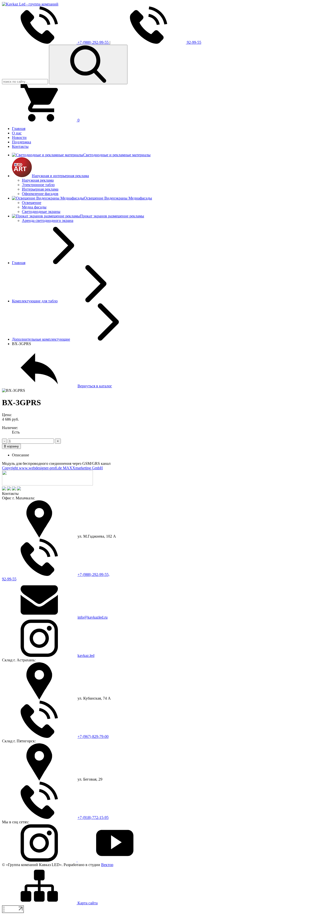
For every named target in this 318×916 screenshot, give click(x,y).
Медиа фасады (34, 207)
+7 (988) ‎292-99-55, (94, 574)
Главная (18, 128)
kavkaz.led (86, 655)
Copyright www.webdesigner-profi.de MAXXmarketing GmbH (52, 468)
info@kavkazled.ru (93, 617)
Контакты (20, 146)
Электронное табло (38, 185)
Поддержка (21, 142)
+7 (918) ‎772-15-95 (93, 817)
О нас (17, 133)
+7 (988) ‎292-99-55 (93, 42)
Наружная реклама (38, 180)
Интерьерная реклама (40, 189)
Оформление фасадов (40, 194)
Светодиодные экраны (41, 211)
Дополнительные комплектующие (41, 339)
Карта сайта (87, 903)
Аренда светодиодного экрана (47, 220)
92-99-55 (193, 42)
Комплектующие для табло (35, 301)
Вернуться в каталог (95, 386)
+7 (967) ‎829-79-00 (93, 736)
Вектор (107, 865)
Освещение (31, 202)
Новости (19, 137)
